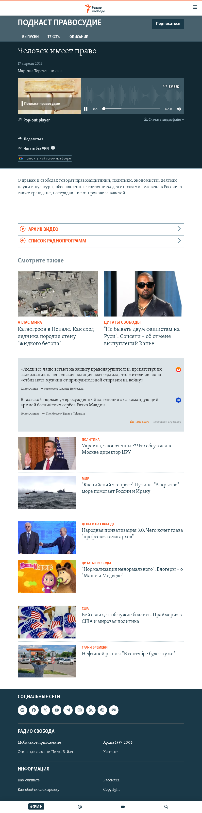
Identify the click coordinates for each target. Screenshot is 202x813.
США (85, 609)
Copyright (111, 790)
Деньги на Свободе (98, 524)
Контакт (110, 752)
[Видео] (123, 807)
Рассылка (111, 781)
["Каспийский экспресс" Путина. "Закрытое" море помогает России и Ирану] (47, 492)
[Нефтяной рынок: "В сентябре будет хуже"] (47, 661)
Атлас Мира (30, 322)
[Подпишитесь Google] (22, 710)
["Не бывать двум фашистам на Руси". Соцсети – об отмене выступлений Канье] (144, 294)
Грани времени (95, 648)
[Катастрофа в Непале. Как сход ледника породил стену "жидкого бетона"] (58, 294)
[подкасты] (79, 807)
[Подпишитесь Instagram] (79, 710)
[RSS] (91, 710)
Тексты (54, 37)
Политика (91, 440)
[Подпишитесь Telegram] (68, 710)
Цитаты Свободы (122, 322)
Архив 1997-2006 (118, 743)
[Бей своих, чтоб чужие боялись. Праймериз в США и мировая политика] (47, 622)
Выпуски (30, 37)
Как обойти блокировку (38, 790)
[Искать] (166, 807)
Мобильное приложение (39, 743)
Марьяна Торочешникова (40, 71)
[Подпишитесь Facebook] (33, 710)
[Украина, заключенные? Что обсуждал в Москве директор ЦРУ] (47, 453)
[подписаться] (113, 710)
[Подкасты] (102, 710)
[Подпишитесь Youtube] (56, 710)
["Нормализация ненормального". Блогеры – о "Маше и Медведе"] (47, 576)
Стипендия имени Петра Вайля (45, 752)
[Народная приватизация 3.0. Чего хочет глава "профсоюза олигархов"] (47, 537)
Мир (85, 479)
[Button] (31, 140)
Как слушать (28, 781)
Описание (78, 37)
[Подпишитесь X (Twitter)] (45, 710)
